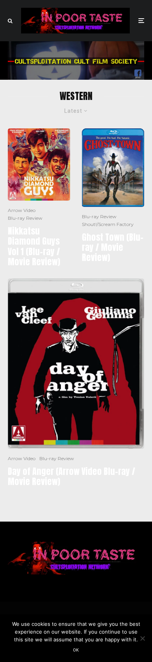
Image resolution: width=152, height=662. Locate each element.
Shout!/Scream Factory (108, 224)
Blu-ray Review (25, 218)
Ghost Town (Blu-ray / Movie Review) (112, 247)
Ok (76, 650)
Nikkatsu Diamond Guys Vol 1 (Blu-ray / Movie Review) (34, 246)
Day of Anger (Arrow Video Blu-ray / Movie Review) (71, 476)
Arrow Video (21, 210)
